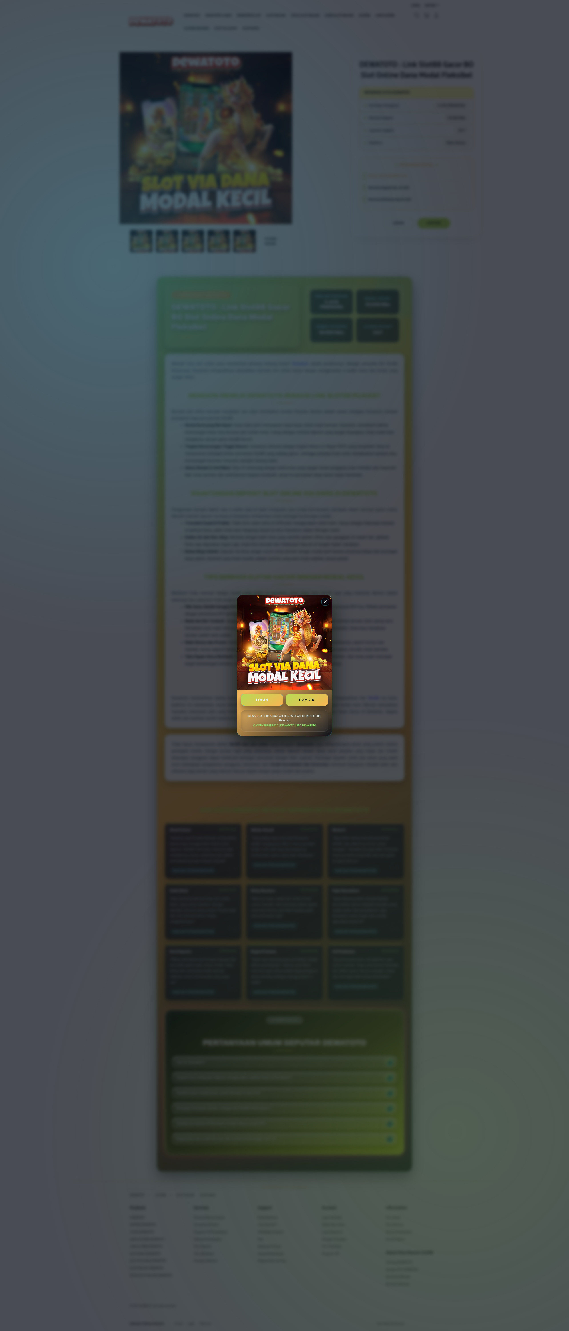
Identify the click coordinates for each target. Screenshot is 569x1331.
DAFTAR (307, 700)
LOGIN (262, 700)
